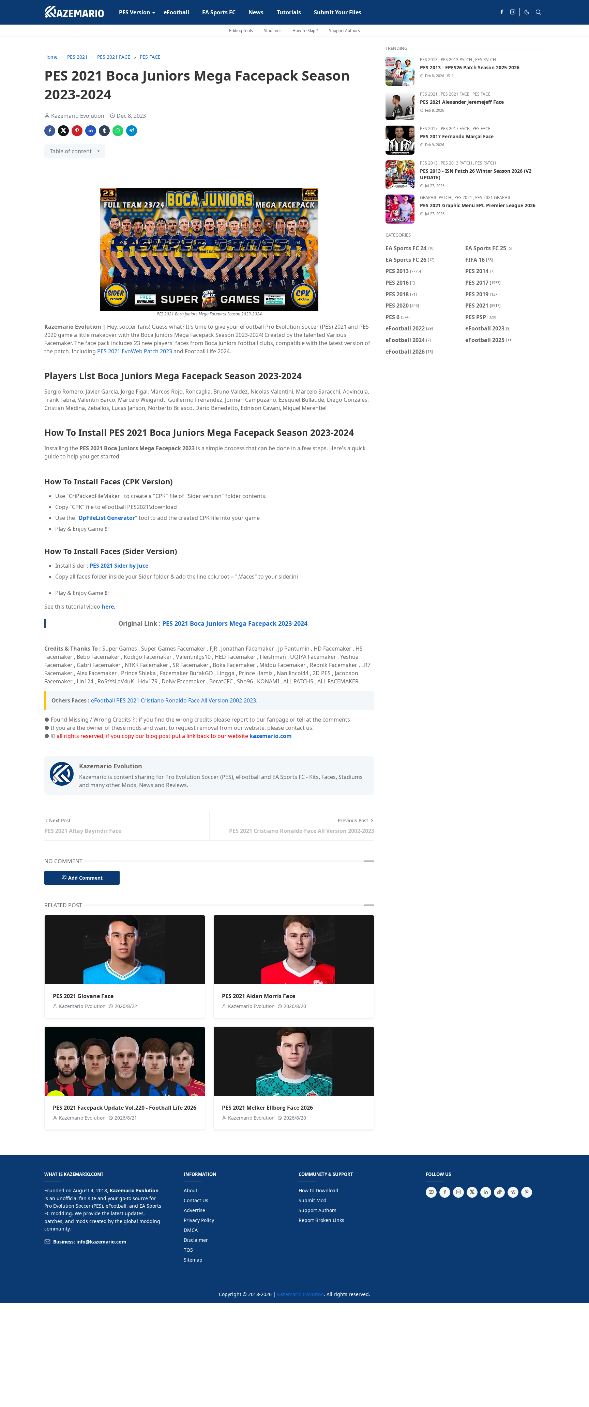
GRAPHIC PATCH (436, 197)
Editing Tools (241, 30)
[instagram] (512, 12)
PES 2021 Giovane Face (83, 996)
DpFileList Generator (107, 518)
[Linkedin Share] (90, 130)
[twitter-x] (472, 1192)
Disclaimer (196, 1240)
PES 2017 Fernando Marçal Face (457, 136)
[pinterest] (526, 1192)
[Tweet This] (63, 130)
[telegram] (513, 1192)
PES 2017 (429, 128)
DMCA (191, 1230)
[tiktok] (499, 1192)
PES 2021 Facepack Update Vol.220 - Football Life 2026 (124, 1107)
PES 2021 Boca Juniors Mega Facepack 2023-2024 (234, 623)
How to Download (318, 1190)
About (190, 1190)
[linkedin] (485, 1192)
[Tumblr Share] (104, 130)
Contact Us (196, 1200)
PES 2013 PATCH (457, 59)
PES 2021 (429, 94)
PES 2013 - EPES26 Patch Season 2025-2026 (469, 67)
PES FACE (481, 94)
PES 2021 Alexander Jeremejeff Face (462, 102)
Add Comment (85, 878)
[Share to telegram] (131, 130)
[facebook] (501, 12)
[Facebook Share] (49, 130)
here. (109, 606)
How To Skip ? (305, 30)
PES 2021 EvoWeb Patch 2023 (134, 351)
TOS (188, 1250)
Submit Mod (313, 1200)
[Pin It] (77, 130)
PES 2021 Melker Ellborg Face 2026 (267, 1107)
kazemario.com (271, 736)
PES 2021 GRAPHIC (493, 197)
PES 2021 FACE (455, 94)
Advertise (194, 1210)
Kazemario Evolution (300, 1294)
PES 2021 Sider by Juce (119, 565)
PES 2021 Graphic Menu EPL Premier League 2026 (477, 205)
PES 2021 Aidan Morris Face (258, 996)
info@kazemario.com (101, 1241)
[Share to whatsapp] (117, 130)
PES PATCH (485, 59)
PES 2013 (429, 59)
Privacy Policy (199, 1220)
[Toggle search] (538, 12)
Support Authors (344, 30)
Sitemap (193, 1259)
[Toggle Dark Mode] (526, 12)
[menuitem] (134, 12)
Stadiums (273, 30)
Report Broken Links (321, 1220)
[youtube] (431, 1192)
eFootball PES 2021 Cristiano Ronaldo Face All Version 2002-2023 (173, 700)
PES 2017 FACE (455, 128)
